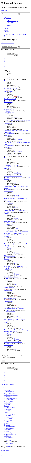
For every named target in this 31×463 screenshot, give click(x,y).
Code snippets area (9, 112)
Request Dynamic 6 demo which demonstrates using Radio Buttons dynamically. (16, 232)
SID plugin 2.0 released (10, 298)
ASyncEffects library (9, 256)
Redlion (8, 201)
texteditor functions (9, 109)
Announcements (8, 80)
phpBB (9, 446)
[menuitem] (12, 21)
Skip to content (5, 10)
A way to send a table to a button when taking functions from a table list (16, 330)
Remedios (6, 280)
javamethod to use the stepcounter (13, 176)
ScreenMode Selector (9, 221)
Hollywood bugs (8, 203)
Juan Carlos (9, 167)
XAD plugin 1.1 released (10, 88)
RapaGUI (6, 236)
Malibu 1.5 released (9, 287)
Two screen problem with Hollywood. (14, 308)
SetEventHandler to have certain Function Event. (17, 319)
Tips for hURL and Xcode (11, 277)
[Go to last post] (18, 85)
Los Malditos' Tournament (11, 165)
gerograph (8, 189)
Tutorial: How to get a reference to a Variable (15, 210)
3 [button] (4, 60)
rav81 (7, 278)
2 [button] (4, 58)
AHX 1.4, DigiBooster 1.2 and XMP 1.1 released (17, 120)
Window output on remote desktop (13, 342)
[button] (4, 52)
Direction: (5, 357)
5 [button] (4, 63)
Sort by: (16, 356)
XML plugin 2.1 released (10, 77)
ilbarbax (8, 111)
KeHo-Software (10, 133)
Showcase (8, 135)
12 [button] (4, 66)
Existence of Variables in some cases (13, 266)
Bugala (7, 212)
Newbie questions (8, 191)
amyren (8, 177)
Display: (4, 356)
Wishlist (6, 322)
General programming (9, 248)
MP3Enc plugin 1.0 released (11, 154)
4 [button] (4, 61)
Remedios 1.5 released (10, 99)
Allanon (8, 257)
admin (7, 79)
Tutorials (6, 213)
